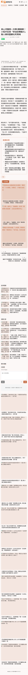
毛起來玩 (10, 5)
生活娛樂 (21, 5)
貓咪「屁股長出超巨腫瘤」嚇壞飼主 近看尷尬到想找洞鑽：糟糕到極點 (15, 169)
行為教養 (16, 5)
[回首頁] (6, 2)
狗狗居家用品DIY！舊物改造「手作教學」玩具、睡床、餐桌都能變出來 (15, 157)
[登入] (24, 2)
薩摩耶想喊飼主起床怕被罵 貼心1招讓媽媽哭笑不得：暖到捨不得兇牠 (15, 151)
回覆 (25, 382)
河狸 (3, 177)
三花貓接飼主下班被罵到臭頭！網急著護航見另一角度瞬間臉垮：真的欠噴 (15, 145)
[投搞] (22, 2)
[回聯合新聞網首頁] (3, 2)
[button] (19, 2)
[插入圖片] (21, 382)
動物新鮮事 (4, 5)
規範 (3, 382)
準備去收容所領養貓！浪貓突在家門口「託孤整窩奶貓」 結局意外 (15, 163)
